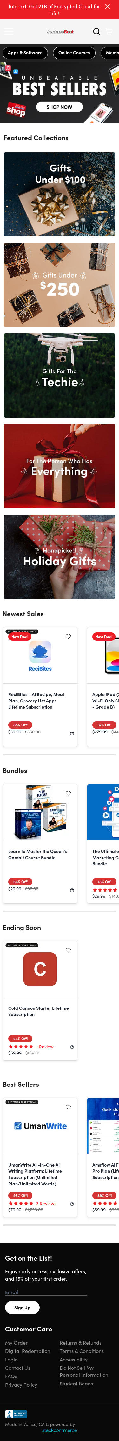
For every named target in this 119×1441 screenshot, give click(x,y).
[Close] (107, 6)
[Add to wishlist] (68, 636)
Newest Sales (23, 613)
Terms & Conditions (82, 1350)
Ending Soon (22, 927)
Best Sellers (21, 1084)
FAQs (11, 1375)
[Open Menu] (10, 31)
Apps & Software (25, 52)
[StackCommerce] (59, 1430)
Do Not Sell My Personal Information (84, 1371)
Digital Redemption (27, 1350)
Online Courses (74, 52)
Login (11, 1359)
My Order (16, 1342)
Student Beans (76, 1383)
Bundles (15, 770)
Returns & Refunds (81, 1342)
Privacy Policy (21, 1384)
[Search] (96, 31)
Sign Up (22, 1307)
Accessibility (74, 1359)
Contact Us (17, 1367)
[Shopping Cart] (108, 31)
